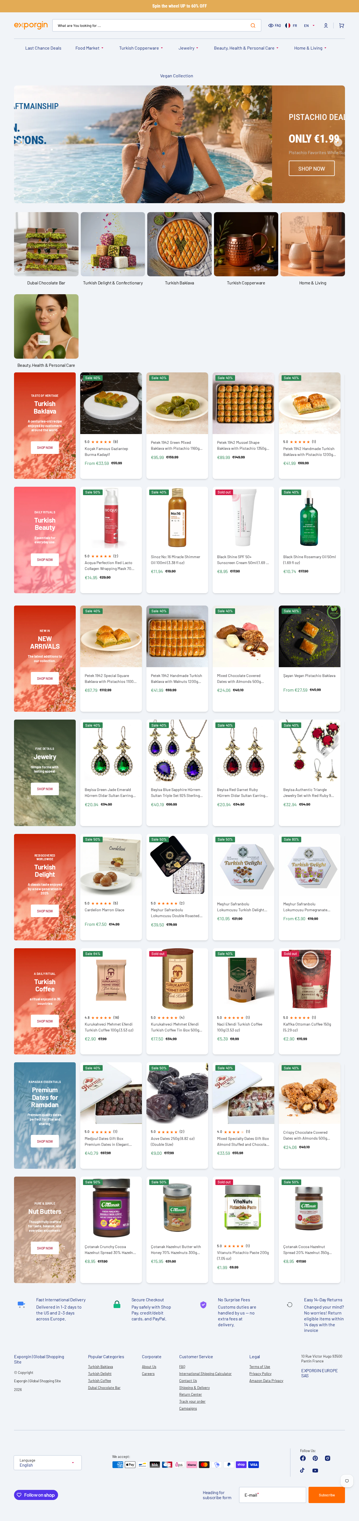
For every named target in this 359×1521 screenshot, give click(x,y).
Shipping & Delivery (194, 1387)
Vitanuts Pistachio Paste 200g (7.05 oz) (243, 1255)
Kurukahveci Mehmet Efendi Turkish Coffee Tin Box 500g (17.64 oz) (175, 1027)
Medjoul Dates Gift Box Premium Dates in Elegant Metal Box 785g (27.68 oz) (107, 1141)
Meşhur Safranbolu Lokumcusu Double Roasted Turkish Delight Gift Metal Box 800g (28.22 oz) (176, 912)
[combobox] (156, 25)
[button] (326, 25)
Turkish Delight (100, 1373)
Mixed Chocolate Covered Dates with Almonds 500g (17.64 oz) (239, 678)
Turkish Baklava (100, 1366)
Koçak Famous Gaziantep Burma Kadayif (106, 451)
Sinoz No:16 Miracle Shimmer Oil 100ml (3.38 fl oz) (175, 559)
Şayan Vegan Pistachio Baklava (309, 675)
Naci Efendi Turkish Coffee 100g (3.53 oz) (239, 1027)
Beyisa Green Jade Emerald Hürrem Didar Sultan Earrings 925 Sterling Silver (110, 792)
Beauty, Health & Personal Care (244, 47)
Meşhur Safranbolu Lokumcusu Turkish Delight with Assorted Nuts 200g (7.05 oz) (243, 906)
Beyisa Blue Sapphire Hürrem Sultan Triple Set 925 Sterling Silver (176, 792)
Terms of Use (259, 1366)
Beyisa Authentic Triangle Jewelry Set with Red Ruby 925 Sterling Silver (309, 792)
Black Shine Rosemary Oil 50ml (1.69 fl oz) (309, 559)
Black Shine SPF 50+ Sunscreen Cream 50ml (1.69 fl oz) (242, 559)
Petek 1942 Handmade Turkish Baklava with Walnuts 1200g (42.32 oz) (176, 678)
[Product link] (111, 425)
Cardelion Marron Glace (104, 909)
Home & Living (308, 47)
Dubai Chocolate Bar (104, 1387)
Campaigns (188, 1408)
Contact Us (188, 1380)
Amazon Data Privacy (266, 1380)
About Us (149, 1366)
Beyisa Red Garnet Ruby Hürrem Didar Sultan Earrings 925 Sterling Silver (242, 792)
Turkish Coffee (99, 1380)
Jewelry (186, 47)
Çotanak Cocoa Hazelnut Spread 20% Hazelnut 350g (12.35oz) (306, 1249)
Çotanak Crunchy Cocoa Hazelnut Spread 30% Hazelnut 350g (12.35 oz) (111, 1249)
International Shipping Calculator (205, 1373)
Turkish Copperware (139, 47)
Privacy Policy (260, 1373)
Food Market (87, 47)
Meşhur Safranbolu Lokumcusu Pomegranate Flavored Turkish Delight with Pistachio (308, 906)
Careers (148, 1373)
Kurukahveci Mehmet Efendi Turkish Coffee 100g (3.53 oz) (109, 1027)
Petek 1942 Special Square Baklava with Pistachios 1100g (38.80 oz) (110, 678)
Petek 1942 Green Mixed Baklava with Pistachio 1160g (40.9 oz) (175, 445)
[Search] (254, 25)
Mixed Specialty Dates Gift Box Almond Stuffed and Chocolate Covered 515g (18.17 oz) (243, 1141)
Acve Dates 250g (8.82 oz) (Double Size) (172, 1141)
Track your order (192, 1401)
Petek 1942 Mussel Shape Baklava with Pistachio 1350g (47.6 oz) (241, 445)
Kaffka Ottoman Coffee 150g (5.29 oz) (307, 1027)
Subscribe (327, 1495)
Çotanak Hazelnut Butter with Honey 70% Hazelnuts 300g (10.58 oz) (176, 1249)
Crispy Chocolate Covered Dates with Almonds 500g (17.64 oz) (305, 1135)
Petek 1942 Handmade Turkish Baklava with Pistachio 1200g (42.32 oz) (309, 451)
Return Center (190, 1394)
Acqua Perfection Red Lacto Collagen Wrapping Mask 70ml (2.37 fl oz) (110, 565)
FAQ (278, 25)
